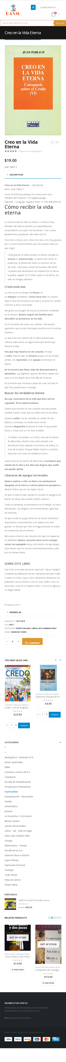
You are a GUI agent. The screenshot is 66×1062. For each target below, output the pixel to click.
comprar (34, 642)
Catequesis (8, 705)
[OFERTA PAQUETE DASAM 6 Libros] (10, 904)
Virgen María (11, 884)
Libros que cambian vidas (43, 628)
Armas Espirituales (14, 762)
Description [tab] (16, 174)
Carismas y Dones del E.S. (17, 772)
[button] (49, 917)
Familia (8, 801)
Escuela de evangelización (18, 781)
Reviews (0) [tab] (15, 612)
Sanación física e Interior (17, 855)
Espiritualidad (23, 628)
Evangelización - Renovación (19, 796)
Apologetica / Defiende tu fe (19, 757)
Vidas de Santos (13, 879)
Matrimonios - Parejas (16, 845)
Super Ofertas (12, 860)
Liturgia (8, 840)
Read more (19, 969)
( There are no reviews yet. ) (30, 151)
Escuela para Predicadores (18, 786)
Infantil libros (11, 806)
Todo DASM (11, 874)
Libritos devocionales (15, 825)
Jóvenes (8, 811)
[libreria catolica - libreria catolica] (13, 10)
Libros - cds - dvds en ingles (18, 830)
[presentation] (55, 659)
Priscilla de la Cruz (14, 850)
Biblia (7, 767)
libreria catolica (12, 821)
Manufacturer (18, 632)
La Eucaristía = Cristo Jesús (18, 816)
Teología (9, 870)
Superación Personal (15, 865)
